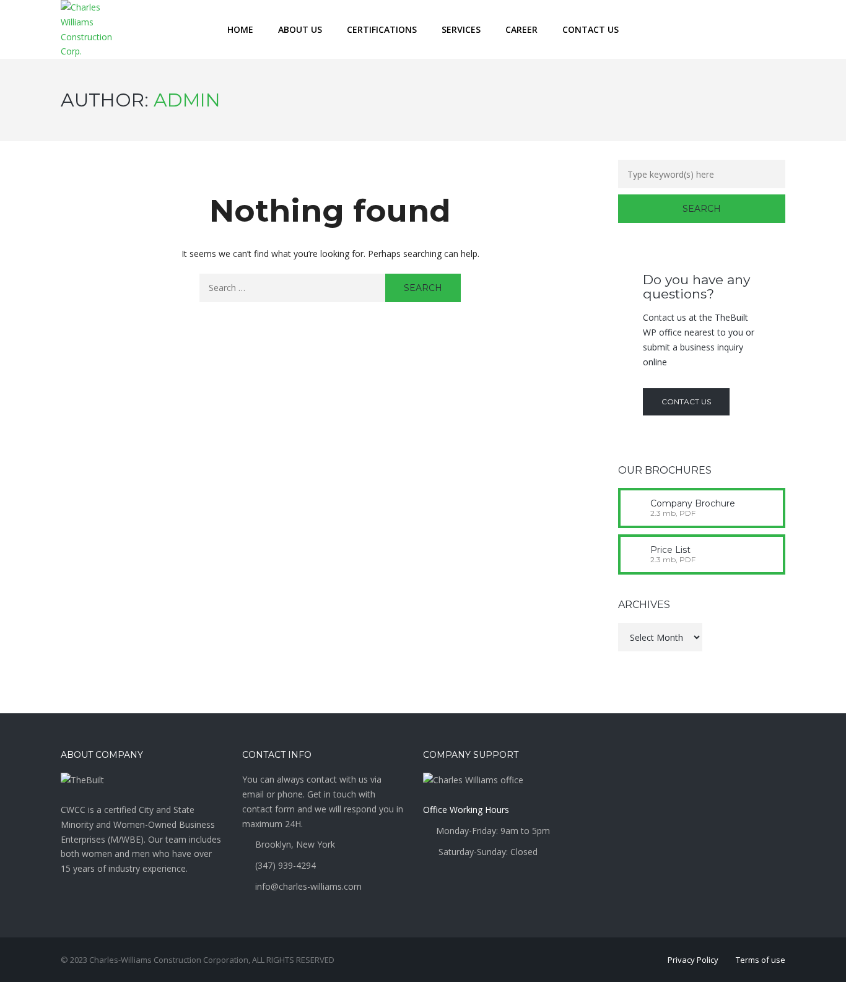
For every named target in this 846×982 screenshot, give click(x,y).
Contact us (686, 401)
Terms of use (760, 959)
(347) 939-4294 (285, 865)
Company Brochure (692, 503)
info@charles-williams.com (308, 886)
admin (187, 100)
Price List (670, 549)
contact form (269, 809)
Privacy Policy (693, 959)
